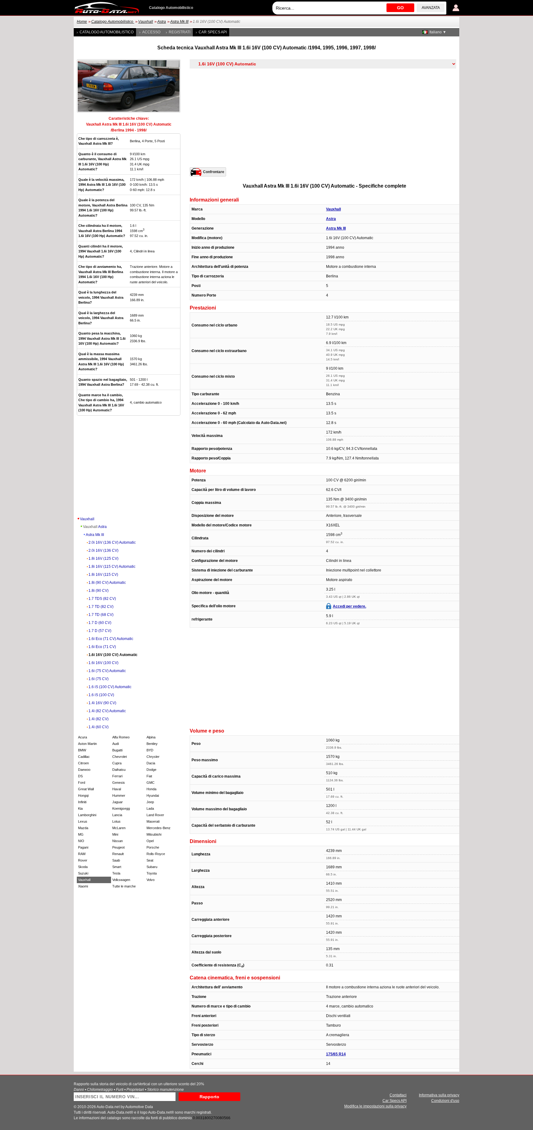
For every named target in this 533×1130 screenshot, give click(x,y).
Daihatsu (119, 769)
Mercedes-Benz (159, 828)
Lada (150, 808)
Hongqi (83, 795)
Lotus (116, 821)
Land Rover (155, 815)
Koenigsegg (121, 808)
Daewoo (84, 769)
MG (81, 834)
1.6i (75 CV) (99, 679)
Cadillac (84, 756)
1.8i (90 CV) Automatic (107, 582)
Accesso (151, 32)
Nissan (117, 841)
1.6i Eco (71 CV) (102, 647)
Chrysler (153, 756)
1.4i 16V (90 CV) (102, 703)
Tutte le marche (124, 886)
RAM (81, 854)
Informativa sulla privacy (439, 1095)
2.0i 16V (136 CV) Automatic (112, 542)
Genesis (118, 782)
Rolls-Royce (156, 854)
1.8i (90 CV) (99, 590)
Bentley (152, 744)
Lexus (82, 821)
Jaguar (117, 802)
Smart (116, 867)
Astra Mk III (179, 21)
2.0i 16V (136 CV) (103, 550)
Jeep (150, 802)
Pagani (83, 847)
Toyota (152, 873)
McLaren (119, 828)
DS (80, 776)
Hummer (118, 795)
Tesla (116, 873)
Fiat (149, 776)
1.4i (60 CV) (99, 727)
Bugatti (117, 750)
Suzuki (83, 873)
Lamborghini (87, 815)
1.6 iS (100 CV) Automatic (110, 687)
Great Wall (86, 789)
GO (400, 7)
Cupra (117, 763)
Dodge (151, 769)
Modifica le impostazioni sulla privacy (375, 1106)
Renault (118, 854)
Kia (80, 808)
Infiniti (82, 802)
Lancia (117, 815)
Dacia (151, 763)
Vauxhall (145, 21)
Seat (150, 860)
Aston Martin (87, 744)
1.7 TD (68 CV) (101, 615)
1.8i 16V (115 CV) (103, 574)
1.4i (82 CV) (99, 719)
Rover (82, 860)
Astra (161, 21)
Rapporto (209, 1096)
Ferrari (117, 776)
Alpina (151, 737)
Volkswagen (121, 880)
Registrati (179, 32)
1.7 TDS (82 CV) (102, 598)
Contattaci (398, 1095)
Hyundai (153, 795)
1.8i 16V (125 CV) (103, 558)
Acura (82, 737)
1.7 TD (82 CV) (101, 606)
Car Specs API (213, 32)
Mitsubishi (154, 834)
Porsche (153, 847)
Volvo (151, 880)
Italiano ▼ (437, 32)
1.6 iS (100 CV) (101, 695)
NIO (81, 841)
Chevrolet (119, 756)
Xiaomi (83, 886)
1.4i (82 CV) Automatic (107, 711)
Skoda (83, 867)
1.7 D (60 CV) (100, 623)
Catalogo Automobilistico (112, 21)
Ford (81, 782)
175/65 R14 (336, 1054)
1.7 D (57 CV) (100, 631)
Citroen (83, 763)
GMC (151, 782)
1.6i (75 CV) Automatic (107, 671)
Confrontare (213, 172)
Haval (116, 789)
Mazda (83, 828)
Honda (151, 789)
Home (82, 21)
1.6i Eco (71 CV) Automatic (111, 639)
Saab (116, 860)
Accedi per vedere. (349, 606)
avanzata (431, 8)
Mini (115, 834)
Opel (150, 841)
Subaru (152, 867)
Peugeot (118, 847)
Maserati (153, 821)
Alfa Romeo (121, 737)
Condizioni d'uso (445, 1101)
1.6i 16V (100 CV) (103, 663)
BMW (82, 750)
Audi (115, 744)
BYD (150, 750)
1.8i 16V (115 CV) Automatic (112, 566)
